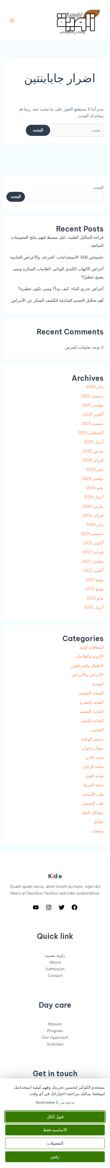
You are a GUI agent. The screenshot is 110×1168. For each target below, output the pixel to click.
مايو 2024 (95, 488)
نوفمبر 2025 (93, 405)
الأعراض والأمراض (88, 675)
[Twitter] (62, 907)
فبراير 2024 (93, 515)
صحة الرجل (93, 766)
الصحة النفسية (91, 693)
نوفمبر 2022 (93, 561)
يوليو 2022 (94, 580)
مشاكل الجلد (93, 813)
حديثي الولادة (92, 739)
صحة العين (94, 776)
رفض (55, 1156)
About (55, 962)
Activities (55, 1044)
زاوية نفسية (55, 955)
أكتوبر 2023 (93, 543)
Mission (55, 1024)
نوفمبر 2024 (93, 478)
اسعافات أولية (91, 647)
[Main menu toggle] (12, 21)
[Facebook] (74, 907)
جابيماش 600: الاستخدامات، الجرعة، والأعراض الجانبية (57, 257)
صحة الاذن (95, 757)
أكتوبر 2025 (93, 414)
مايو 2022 (95, 598)
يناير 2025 (95, 469)
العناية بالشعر (92, 721)
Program (55, 1031)
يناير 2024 (95, 524)
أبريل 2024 (94, 497)
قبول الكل (55, 1116)
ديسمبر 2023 (92, 533)
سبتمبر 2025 (92, 423)
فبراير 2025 (93, 460)
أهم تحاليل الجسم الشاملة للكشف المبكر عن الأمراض (57, 300)
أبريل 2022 (94, 607)
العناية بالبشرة (91, 702)
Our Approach (55, 1037)
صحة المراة (94, 785)
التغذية (98, 684)
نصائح (99, 822)
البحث (98, 187)
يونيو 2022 (94, 589)
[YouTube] (36, 907)
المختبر (98, 730)
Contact (55, 975)
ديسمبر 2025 (92, 396)
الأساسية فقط (55, 1129)
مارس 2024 (93, 506)
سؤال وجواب (92, 748)
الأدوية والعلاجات (89, 656)
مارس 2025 (93, 451)
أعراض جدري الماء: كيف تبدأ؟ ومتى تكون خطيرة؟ (61, 289)
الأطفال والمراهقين (87, 666)
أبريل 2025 (94, 442)
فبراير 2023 (93, 552)
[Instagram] (49, 907)
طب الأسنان (93, 794)
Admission (55, 969)
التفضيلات (55, 1143)
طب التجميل (93, 803)
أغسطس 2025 (91, 433)
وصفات (97, 831)
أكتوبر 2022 (93, 570)
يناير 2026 (95, 387)
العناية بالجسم (92, 711)
